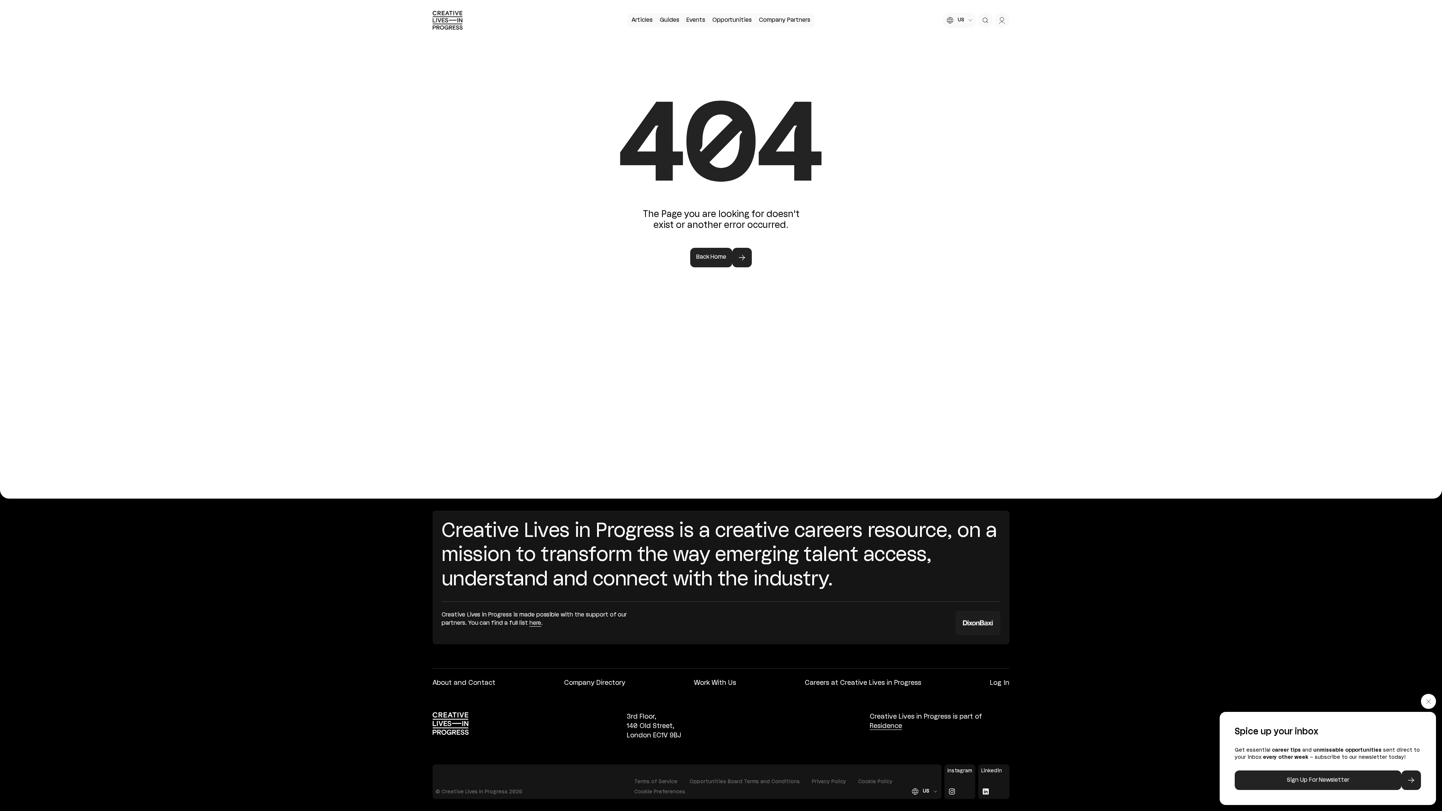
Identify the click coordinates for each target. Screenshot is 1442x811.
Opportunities (732, 20)
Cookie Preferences (659, 792)
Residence (886, 726)
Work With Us (715, 683)
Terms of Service (655, 781)
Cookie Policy (875, 781)
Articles (642, 20)
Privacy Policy (829, 781)
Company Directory (594, 683)
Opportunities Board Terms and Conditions (744, 781)
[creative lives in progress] (448, 20)
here (535, 623)
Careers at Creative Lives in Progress (863, 683)
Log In (999, 683)
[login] (1001, 20)
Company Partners (784, 20)
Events (695, 20)
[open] (985, 20)
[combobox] (959, 20)
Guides (669, 20)
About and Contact (464, 683)
